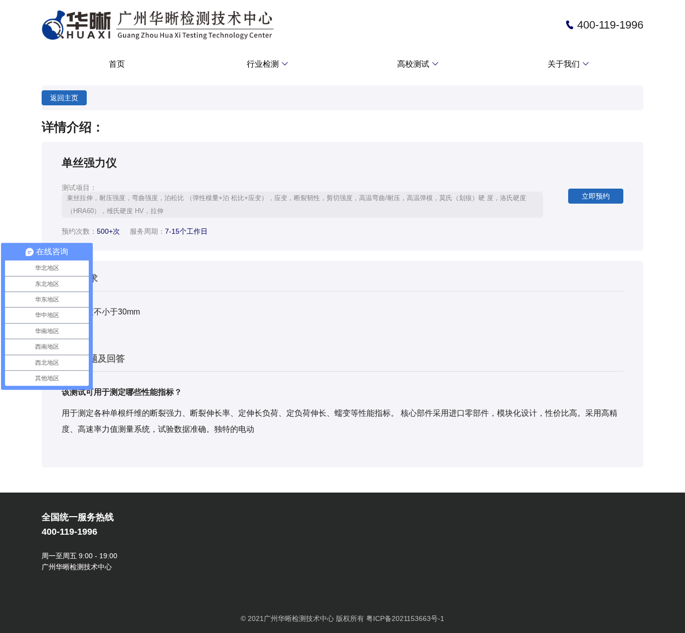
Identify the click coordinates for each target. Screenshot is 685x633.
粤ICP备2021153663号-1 (405, 618)
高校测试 (419, 64)
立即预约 (596, 196)
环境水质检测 (221, 84)
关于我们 (570, 64)
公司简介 (514, 84)
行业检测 (269, 64)
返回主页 (64, 98)
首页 (117, 64)
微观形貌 (364, 84)
